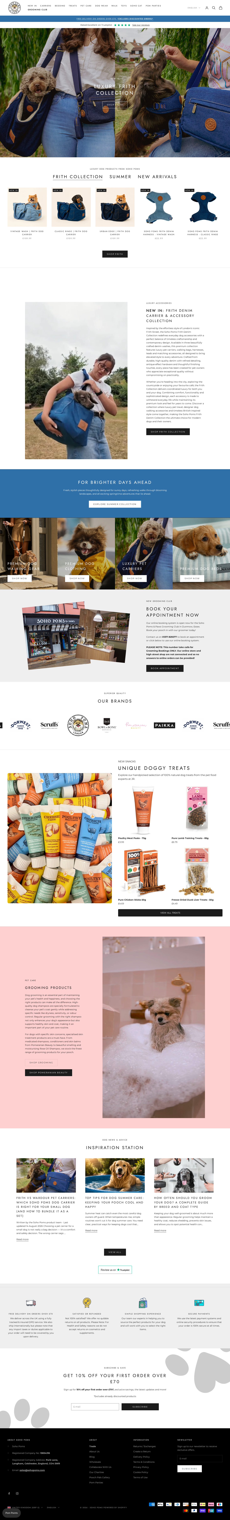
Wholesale (95, 1462)
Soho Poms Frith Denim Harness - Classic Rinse (202, 233)
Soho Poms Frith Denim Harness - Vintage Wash (159, 233)
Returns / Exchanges (144, 1446)
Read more (22, 1239)
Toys (124, 5)
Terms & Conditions (144, 1462)
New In (32, 5)
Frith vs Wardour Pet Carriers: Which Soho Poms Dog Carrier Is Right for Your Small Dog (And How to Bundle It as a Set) (46, 1207)
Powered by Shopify (115, 1507)
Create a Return (142, 1451)
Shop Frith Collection (168, 431)
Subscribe (140, 1406)
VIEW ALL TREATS (170, 912)
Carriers (45, 5)
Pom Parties (153, 5)
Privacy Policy (141, 1467)
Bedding (60, 5)
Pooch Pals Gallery (99, 1477)
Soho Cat (136, 5)
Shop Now (19, 578)
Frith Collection (78, 177)
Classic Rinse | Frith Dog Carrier (71, 233)
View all (115, 1252)
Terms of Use (140, 1477)
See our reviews (141, 25)
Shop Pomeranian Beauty (49, 1072)
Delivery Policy (141, 1456)
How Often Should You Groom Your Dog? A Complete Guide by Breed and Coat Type (183, 1202)
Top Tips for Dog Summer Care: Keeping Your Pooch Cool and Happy (114, 1202)
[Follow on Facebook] (9, 1493)
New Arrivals (157, 177)
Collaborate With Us (100, 1467)
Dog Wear (101, 5)
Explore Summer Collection (115, 504)
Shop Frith (115, 104)
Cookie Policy (140, 1472)
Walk (114, 5)
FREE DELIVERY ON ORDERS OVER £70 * (115, 18)
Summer (120, 177)
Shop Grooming (41, 1062)
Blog (92, 1456)
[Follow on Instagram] (17, 1493)
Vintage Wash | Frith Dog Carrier (27, 233)
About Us (94, 1451)
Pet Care (86, 5)
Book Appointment (165, 668)
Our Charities (96, 1472)
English (192, 8)
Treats (73, 5)
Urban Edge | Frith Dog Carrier (115, 233)
